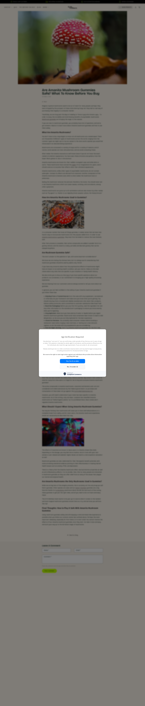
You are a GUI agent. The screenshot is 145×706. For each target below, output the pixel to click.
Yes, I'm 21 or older (72, 361)
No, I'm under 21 (72, 366)
